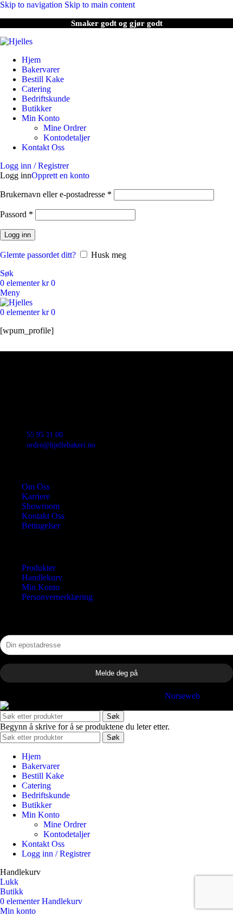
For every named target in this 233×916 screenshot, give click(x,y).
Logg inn (17, 235)
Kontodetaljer (66, 137)
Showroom (41, 506)
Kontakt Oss (43, 515)
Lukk (9, 881)
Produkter (38, 567)
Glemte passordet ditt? (38, 254)
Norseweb (182, 695)
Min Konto (41, 587)
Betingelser (41, 525)
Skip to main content (99, 4)
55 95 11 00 (45, 435)
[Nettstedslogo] (16, 41)
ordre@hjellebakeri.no (61, 445)
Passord (16, 214)
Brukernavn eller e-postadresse (56, 194)
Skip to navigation (32, 4)
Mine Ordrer (64, 127)
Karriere (36, 496)
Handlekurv (42, 577)
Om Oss (36, 486)
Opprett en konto (60, 175)
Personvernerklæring (57, 596)
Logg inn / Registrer (56, 853)
